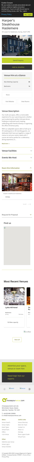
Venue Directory (23, 422)
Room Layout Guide (24, 434)
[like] (22, 290)
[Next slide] (29, 45)
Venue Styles (6, 425)
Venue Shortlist (6, 447)
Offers (4, 432)
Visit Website (10, 101)
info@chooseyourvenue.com (12, 415)
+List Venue (5, 434)
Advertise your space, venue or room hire (17, 367)
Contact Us (21, 427)
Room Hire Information (11, 168)
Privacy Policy (6, 14)
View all (17, 340)
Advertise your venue (8, 442)
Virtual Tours (5, 429)
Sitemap (20, 432)
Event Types (5, 427)
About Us (21, 429)
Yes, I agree (28, 14)
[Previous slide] (4, 45)
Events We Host (9, 157)
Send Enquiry (18, 60)
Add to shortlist (18, 67)
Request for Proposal (10, 215)
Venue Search (6, 422)
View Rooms (25, 101)
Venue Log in (6, 444)
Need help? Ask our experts (16, 377)
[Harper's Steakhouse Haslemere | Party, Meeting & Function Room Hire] (17, 45)
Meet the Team (22, 425)
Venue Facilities (9, 150)
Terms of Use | (27, 455)
